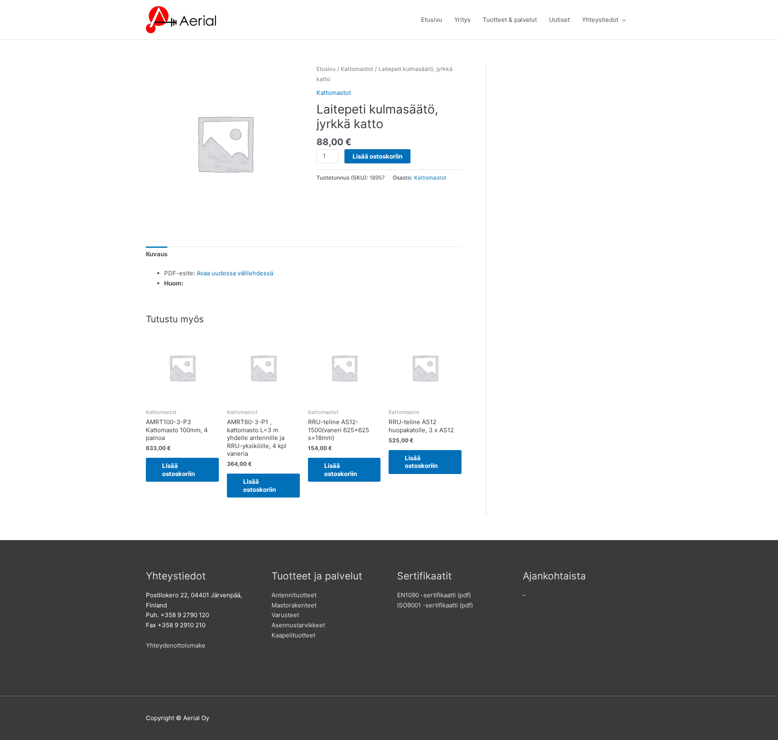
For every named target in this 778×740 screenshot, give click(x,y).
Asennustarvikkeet (298, 625)
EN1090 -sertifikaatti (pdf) (434, 595)
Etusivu (431, 20)
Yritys (462, 20)
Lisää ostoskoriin (377, 156)
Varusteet (285, 615)
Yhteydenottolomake (175, 645)
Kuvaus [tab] (156, 254)
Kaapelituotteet (293, 635)
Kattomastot (357, 69)
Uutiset (559, 20)
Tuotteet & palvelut (510, 20)
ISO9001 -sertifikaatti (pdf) (435, 605)
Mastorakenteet (293, 605)
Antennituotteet (293, 595)
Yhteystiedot (600, 20)
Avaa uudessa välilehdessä (235, 273)
